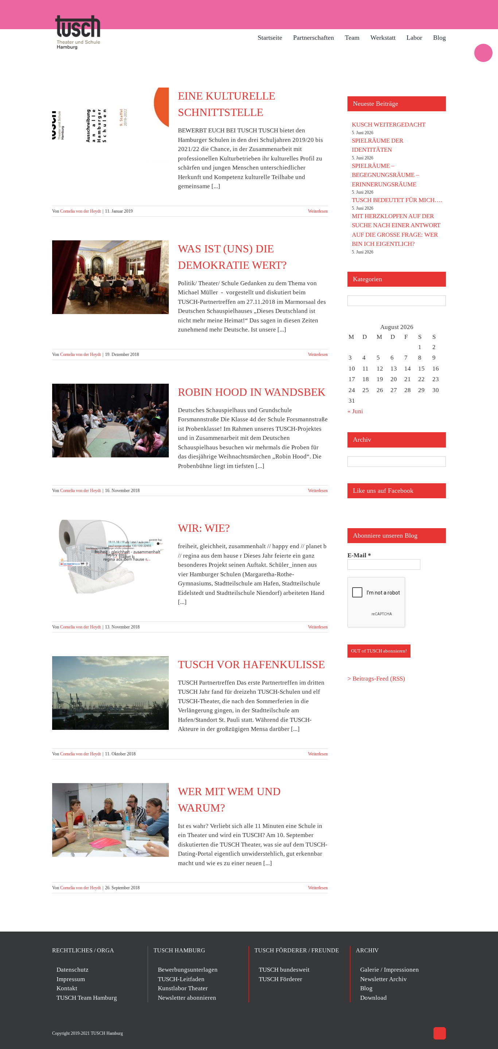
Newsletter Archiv (383, 979)
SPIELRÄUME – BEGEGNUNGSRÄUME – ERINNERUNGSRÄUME (385, 175)
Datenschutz (73, 969)
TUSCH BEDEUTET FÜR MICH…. (397, 200)
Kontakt (67, 988)
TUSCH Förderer (280, 979)
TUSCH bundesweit (284, 969)
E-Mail (359, 555)
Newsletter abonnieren (187, 997)
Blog (366, 988)
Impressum (71, 979)
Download (373, 997)
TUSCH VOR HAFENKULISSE (251, 664)
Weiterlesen (318, 211)
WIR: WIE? (204, 528)
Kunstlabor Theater (183, 988)
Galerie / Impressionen (389, 969)
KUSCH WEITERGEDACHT (388, 124)
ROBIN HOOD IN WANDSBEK (252, 392)
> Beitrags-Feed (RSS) (376, 678)
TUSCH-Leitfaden (181, 979)
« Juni (355, 411)
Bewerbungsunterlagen (188, 969)
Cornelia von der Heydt (80, 211)
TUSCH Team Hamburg (87, 997)
